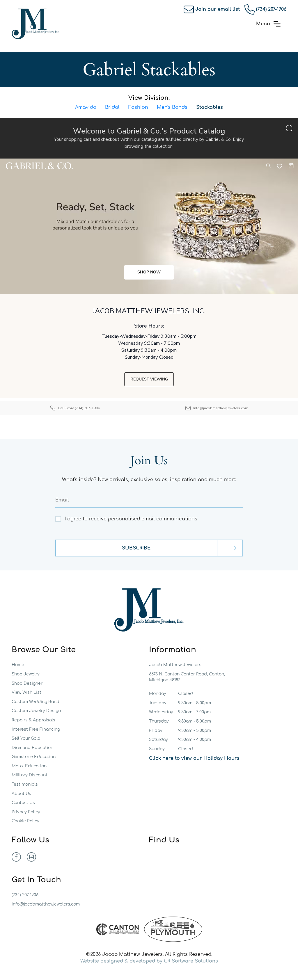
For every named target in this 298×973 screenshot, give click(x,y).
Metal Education (29, 766)
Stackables (209, 107)
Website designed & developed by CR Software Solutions (149, 961)
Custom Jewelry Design (36, 711)
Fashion (138, 107)
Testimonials (25, 784)
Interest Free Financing (36, 729)
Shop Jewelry (26, 674)
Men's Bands (172, 107)
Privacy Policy (26, 812)
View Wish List (26, 692)
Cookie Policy (25, 821)
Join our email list (217, 9)
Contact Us (23, 803)
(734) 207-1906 (271, 9)
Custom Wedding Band (35, 702)
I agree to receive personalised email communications (131, 519)
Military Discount (29, 775)
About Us (21, 793)
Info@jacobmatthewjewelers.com (46, 904)
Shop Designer (27, 683)
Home (18, 665)
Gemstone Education (34, 757)
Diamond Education (32, 748)
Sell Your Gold (26, 738)
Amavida (85, 107)
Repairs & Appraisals (33, 720)
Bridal (112, 107)
